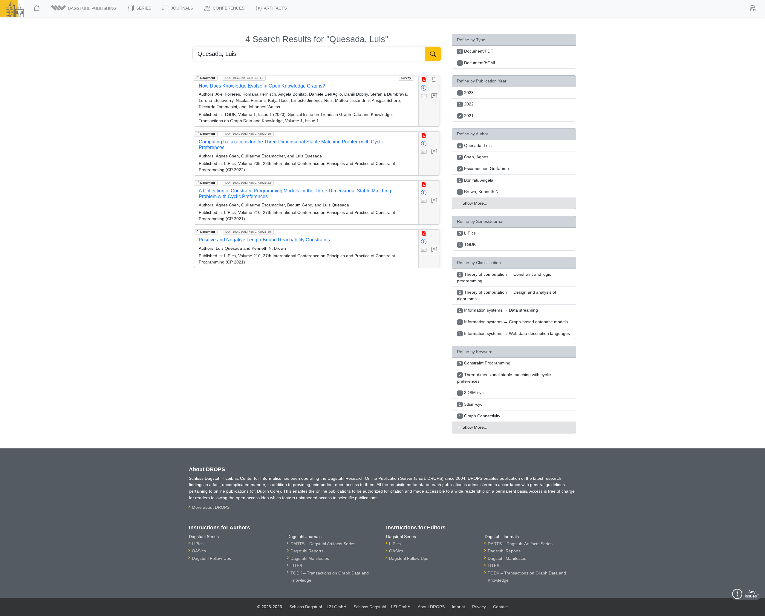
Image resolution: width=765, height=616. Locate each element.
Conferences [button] (228, 8)
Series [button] (143, 8)
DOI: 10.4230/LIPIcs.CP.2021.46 (248, 231)
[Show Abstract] (424, 96)
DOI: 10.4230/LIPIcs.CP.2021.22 (248, 182)
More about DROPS (211, 507)
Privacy (479, 606)
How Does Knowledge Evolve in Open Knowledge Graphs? (262, 85)
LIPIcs (198, 543)
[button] (84, 8)
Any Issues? (752, 593)
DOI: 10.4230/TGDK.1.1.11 (244, 77)
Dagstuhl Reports (306, 550)
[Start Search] (433, 54)
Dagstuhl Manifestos (309, 558)
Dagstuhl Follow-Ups (211, 558)
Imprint (458, 606)
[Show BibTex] (434, 96)
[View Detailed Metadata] (424, 88)
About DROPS (431, 606)
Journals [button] (181, 8)
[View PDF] (424, 80)
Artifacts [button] (275, 8)
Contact (500, 606)
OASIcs (199, 550)
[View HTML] (434, 80)
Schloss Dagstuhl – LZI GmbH (317, 606)
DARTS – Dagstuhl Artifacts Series (322, 543)
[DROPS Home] (37, 8)
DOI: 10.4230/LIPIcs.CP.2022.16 (248, 133)
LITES (296, 565)
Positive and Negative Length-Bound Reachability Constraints (264, 239)
